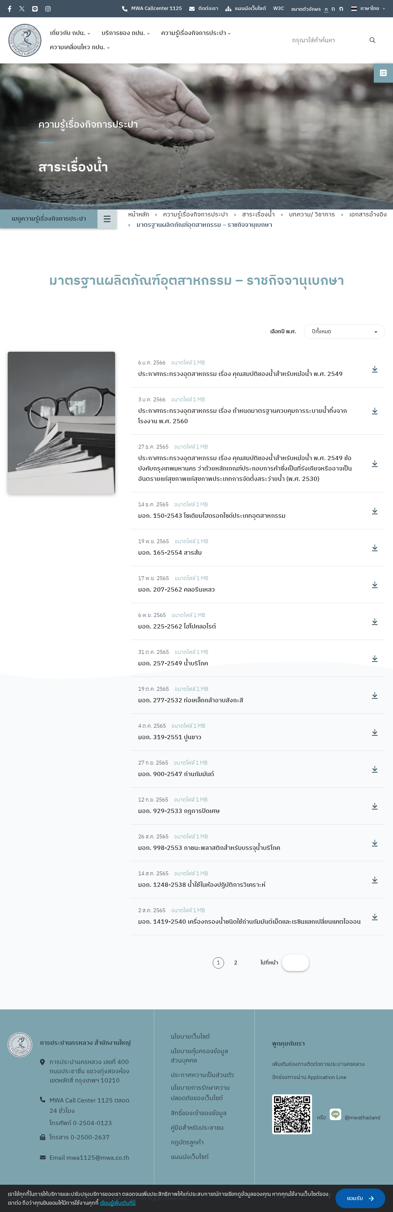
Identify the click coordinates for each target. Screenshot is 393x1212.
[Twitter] (22, 8)
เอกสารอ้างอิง (368, 214)
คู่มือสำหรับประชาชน (197, 1128)
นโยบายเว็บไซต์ (190, 1037)
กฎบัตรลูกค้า (187, 1142)
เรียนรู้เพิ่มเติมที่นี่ (117, 1203)
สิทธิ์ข (178, 1113)
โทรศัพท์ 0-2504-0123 (81, 1123)
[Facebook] (10, 9)
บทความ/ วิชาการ (312, 214)
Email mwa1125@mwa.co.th (89, 1158)
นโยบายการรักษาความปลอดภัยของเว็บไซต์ (200, 1093)
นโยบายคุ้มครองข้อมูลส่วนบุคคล (199, 1056)
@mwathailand (362, 1117)
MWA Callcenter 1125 (156, 8)
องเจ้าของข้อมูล (205, 1113)
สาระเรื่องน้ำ (258, 214)
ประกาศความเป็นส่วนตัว (202, 1075)
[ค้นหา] (372, 40)
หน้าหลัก (138, 214)
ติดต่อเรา (208, 8)
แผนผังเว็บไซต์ (250, 8)
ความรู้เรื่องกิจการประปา (195, 214)
